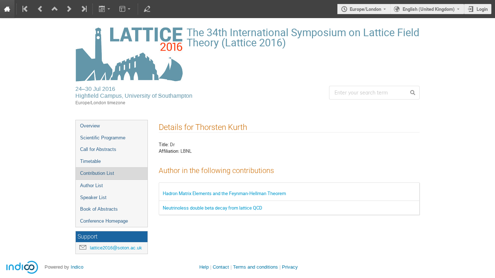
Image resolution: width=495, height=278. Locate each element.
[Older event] (40, 9)
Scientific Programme (102, 137)
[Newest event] (83, 9)
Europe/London (365, 9)
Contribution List (97, 173)
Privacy (290, 267)
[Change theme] (125, 9)
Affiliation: (169, 151)
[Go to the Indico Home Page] (7, 9)
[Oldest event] (25, 9)
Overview (90, 126)
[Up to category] (54, 9)
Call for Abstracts (98, 149)
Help (204, 267)
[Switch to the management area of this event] (147, 9)
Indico (77, 267)
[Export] (105, 9)
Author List (91, 185)
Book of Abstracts (99, 209)
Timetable (90, 161)
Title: (164, 144)
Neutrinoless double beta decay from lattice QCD (212, 208)
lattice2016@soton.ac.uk (116, 248)
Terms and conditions (255, 267)
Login (482, 9)
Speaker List (93, 197)
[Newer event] (69, 9)
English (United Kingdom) (429, 9)
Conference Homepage (104, 221)
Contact (221, 267)
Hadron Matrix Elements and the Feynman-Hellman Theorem (224, 193)
